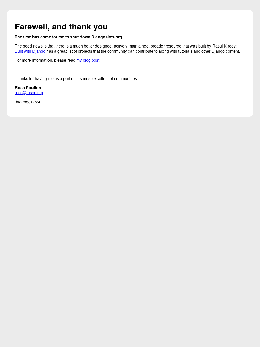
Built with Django (30, 51)
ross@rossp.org (29, 93)
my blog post (87, 60)
